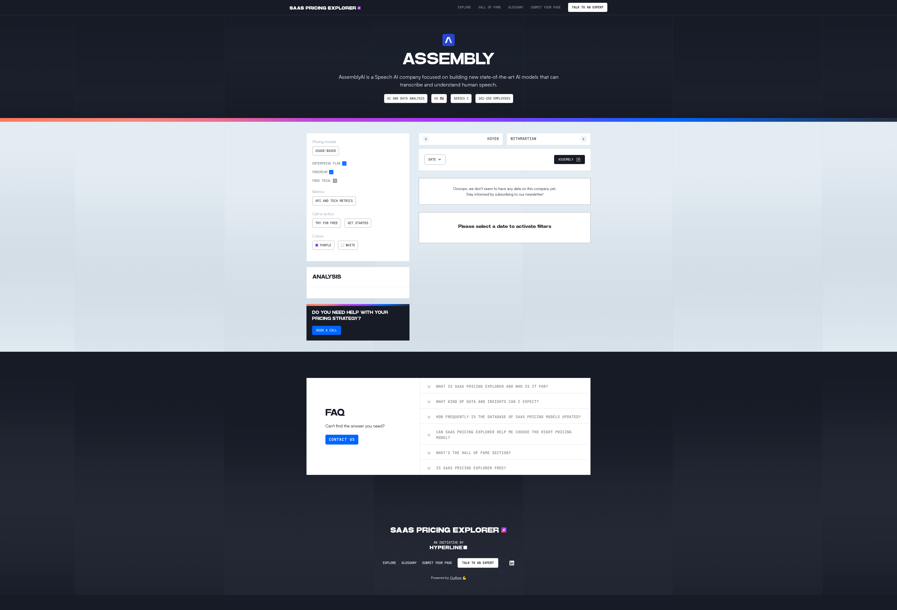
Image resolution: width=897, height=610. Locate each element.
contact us (342, 439)
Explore (389, 563)
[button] (434, 159)
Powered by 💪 (448, 578)
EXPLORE (464, 7)
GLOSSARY (515, 7)
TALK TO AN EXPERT (588, 7)
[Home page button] (325, 7)
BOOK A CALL (326, 330)
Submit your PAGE (546, 7)
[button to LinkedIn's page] (511, 563)
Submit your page (437, 563)
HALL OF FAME (489, 7)
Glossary (409, 563)
